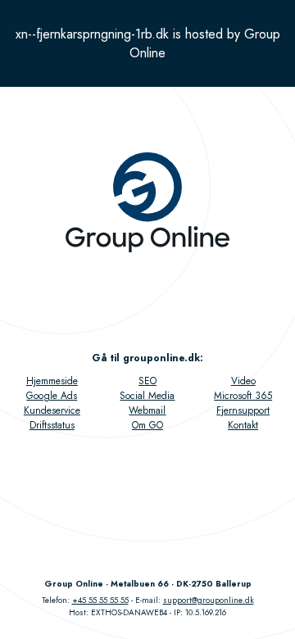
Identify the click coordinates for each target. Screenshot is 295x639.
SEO (147, 381)
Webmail (147, 410)
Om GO (147, 425)
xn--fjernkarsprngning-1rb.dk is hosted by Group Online (148, 43)
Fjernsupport (243, 410)
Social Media (147, 395)
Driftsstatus (52, 425)
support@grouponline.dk (208, 600)
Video (243, 381)
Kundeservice (52, 410)
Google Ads (51, 395)
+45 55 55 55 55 (100, 600)
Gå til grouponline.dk (146, 358)
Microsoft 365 (243, 395)
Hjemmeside (52, 381)
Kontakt (243, 425)
